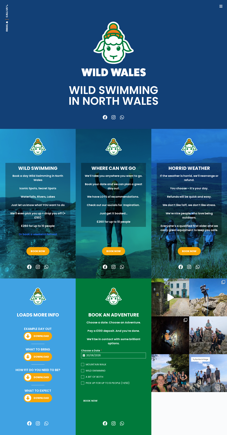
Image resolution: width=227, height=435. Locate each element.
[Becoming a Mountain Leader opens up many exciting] (208, 297)
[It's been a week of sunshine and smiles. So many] (170, 373)
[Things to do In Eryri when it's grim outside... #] (170, 335)
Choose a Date (91, 350)
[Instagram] (113, 117)
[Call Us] (7, 11)
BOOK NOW (90, 401)
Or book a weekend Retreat (38, 234)
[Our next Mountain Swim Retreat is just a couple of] (170, 297)
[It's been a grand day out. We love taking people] (208, 373)
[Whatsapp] (122, 117)
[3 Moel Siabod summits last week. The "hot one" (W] (208, 335)
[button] (221, 6)
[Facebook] (105, 117)
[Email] (7, 26)
